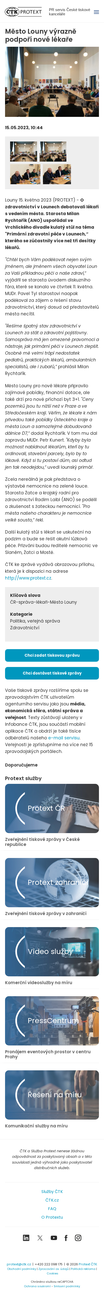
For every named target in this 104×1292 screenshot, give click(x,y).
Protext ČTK (88, 1264)
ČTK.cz (52, 1200)
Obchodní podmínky (21, 1269)
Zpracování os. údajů (53, 1269)
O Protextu (52, 1217)
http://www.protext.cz (28, 578)
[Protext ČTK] (52, 1252)
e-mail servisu (64, 738)
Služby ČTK (52, 1191)
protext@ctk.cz (19, 1264)
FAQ (52, 1209)
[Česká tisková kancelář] (27, 12)
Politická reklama (83, 1269)
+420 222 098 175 (49, 1264)
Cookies (52, 1273)
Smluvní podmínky (67, 1286)
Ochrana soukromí (37, 1286)
